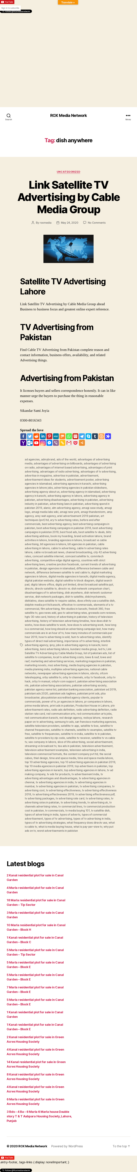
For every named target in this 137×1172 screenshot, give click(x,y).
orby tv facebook (94, 677)
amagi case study (92, 507)
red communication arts (60, 713)
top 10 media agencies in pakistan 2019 (49, 766)
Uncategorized (68, 171)
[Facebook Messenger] (49, 443)
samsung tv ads (64, 721)
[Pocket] (75, 443)
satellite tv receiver (78, 738)
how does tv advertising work (85, 625)
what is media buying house (55, 826)
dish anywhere (74, 592)
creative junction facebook (62, 564)
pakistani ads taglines (63, 693)
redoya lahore (92, 717)
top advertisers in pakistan (91, 766)
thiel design (41, 758)
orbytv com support (63, 681)
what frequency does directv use (87, 822)
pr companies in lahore (98, 701)
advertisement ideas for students (45, 479)
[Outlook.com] (30, 443)
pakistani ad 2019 (105, 689)
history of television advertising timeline (64, 620)
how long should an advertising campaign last (73, 629)
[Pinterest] (49, 436)
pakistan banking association (75, 689)
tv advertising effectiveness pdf (94, 794)
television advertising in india (87, 750)
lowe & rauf (92, 657)
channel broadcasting (79, 552)
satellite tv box (90, 725)
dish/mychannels (95, 596)
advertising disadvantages (52, 499)
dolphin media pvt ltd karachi (42, 604)
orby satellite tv (51, 677)
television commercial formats (43, 754)
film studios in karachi (74, 608)
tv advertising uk (97, 802)
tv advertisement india (85, 774)
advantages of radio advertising (59, 471)
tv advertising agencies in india (55, 782)
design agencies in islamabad (57, 568)
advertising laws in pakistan (66, 503)
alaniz (46, 507)
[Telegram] (82, 436)
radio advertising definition (92, 709)
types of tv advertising (58, 818)
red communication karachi (41, 717)
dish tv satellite (74, 596)
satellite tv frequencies (45, 733)
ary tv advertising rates (64, 520)
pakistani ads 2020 (36, 693)
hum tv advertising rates (86, 637)
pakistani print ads (88, 693)
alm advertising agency (66, 507)
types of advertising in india (41, 814)
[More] (82, 443)
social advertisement (99, 742)
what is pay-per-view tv (88, 826)
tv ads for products (58, 774)
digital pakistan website (39, 580)
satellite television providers (42, 725)
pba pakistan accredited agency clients (65, 697)
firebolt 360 (96, 608)
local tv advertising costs (68, 657)
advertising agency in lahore (64, 495)
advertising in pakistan (84, 499)
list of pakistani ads (95, 653)
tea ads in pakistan (69, 746)
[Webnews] (75, 436)
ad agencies (32, 459)
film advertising (50, 608)
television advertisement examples (46, 750)
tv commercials (54, 810)
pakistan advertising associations (50, 685)
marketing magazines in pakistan (95, 661)
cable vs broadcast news (49, 552)
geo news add (47, 612)
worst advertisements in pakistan (57, 830)
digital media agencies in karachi (68, 576)
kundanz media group (83, 649)
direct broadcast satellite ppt (95, 584)
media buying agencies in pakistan (90, 665)
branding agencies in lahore (65, 540)
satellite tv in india (72, 733)
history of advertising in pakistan (67, 616)
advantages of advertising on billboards (58, 463)
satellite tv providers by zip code (45, 738)
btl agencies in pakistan (81, 544)
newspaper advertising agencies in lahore (63, 673)
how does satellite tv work (50, 625)
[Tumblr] (95, 436)
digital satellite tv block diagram (74, 580)
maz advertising (57, 665)
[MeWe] (56, 436)
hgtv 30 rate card (35, 616)
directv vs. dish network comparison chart (83, 588)
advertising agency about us (42, 491)
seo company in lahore (42, 742)
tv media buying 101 (77, 810)
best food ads (68, 532)
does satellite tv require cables (57, 600)
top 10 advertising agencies (42, 762)
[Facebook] (23, 436)
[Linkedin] (43, 436)
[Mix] (62, 436)
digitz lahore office (42, 584)
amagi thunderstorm (93, 512)
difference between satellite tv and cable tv (63, 572)
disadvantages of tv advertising (44, 592)
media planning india (37, 669)
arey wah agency (45, 516)
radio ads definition (63, 709)
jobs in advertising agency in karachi (78, 645)
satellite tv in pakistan (97, 733)
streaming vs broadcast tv (40, 746)
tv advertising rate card (70, 798)
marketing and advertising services (52, 661)
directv (29, 588)
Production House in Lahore (92, 705)
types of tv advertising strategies (45, 822)
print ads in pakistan (62, 705)
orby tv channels (73, 677)
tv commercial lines (70, 806)
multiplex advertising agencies (70, 669)
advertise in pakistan (66, 475)
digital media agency (102, 576)
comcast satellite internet (48, 556)
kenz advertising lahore (54, 649)
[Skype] (88, 436)
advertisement (89, 475)
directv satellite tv (46, 588)
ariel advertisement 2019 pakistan (78, 516)
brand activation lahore (88, 536)
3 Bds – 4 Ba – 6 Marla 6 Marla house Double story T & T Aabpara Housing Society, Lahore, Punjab (39, 1116)
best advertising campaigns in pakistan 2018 (63, 528)
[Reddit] (36, 436)
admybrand (48, 459)
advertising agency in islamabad (80, 491)
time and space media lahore (95, 758)
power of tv (49, 701)
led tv (101, 649)
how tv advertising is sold (54, 637)
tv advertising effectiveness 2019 (53, 794)
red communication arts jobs (94, 713)
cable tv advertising (63, 548)
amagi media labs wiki (45, 512)
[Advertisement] (68, 36)
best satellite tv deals (91, 532)
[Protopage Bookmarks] (108, 436)
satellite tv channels (63, 729)
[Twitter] (30, 436)
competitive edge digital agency (60, 560)
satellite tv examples (89, 729)
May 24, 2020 (69, 222)
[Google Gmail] (69, 443)
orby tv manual (41, 681)
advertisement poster (80, 479)
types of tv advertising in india (91, 818)
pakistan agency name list (40, 689)
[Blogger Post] (101, 436)
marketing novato (35, 665)
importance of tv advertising (81, 641)
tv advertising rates (98, 798)
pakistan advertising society (89, 685)
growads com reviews (101, 612)
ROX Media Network (68, 116)
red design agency (70, 717)
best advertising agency (57, 524)
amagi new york (69, 512)
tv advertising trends (73, 802)
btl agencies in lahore (53, 544)
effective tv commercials (76, 604)
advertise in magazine (38, 475)
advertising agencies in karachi (72, 483)
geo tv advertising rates (72, 612)
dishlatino (30, 600)
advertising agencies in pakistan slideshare (80, 487)
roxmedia (45, 222)
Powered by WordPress (67, 1146)
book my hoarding (61, 536)
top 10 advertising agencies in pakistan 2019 (87, 762)
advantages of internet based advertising (61, 467)
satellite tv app (70, 725)
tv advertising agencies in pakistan (57, 786)
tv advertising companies (95, 786)
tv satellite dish (100, 810)
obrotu (94, 673)
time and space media (62, 758)
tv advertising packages (39, 798)
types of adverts (70, 814)
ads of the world (66, 459)
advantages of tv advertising (98, 471)
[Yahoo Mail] (23, 443)
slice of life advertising (71, 742)
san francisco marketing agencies (95, 721)
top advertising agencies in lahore (85, 770)
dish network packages (49, 596)
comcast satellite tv (77, 556)
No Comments (96, 222)
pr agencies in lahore (70, 701)
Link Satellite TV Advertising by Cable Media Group (68, 197)
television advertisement (97, 746)
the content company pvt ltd (80, 754)
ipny (52, 645)
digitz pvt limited (65, 584)
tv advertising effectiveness (63, 790)
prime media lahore (36, 705)
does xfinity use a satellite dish (96, 600)
